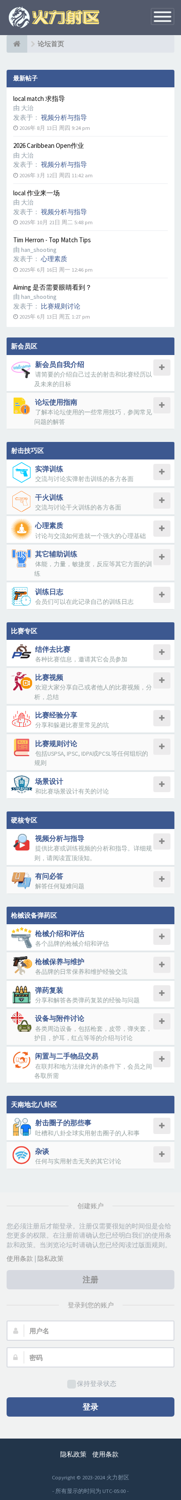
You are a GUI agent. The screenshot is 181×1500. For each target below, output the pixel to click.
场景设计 (49, 781)
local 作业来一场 (36, 193)
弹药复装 (49, 990)
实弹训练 (49, 468)
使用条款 (20, 1258)
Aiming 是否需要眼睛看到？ (52, 287)
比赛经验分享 (56, 715)
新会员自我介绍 (59, 364)
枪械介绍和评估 (59, 933)
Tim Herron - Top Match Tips (52, 240)
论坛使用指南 (56, 402)
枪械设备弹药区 (34, 915)
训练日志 (49, 591)
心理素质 (54, 259)
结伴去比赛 (52, 649)
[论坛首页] (17, 44)
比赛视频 (49, 677)
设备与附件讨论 (59, 1018)
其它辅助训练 (56, 553)
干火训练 (49, 497)
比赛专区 (24, 631)
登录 (90, 1407)
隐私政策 (50, 1258)
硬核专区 (24, 820)
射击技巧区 (27, 450)
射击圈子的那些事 (63, 1122)
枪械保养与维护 (59, 961)
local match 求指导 (39, 98)
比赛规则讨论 (60, 306)
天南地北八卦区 (34, 1104)
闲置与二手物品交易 (66, 1055)
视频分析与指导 (64, 117)
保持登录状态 (96, 1383)
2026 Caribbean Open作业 (48, 145)
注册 (90, 1279)
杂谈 (42, 1151)
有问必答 (49, 876)
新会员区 (24, 346)
